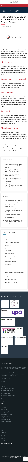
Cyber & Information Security (7, 388)
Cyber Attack (7, 245)
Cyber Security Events (9, 253)
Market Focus (4, 386)
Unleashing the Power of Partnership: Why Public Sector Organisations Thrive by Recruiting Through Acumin (14, 221)
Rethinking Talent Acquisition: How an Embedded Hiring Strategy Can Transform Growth (14, 166)
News (2, 428)
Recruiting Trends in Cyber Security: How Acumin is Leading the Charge (14, 170)
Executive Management (6, 421)
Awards (6, 237)
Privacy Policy (4, 438)
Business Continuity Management (12, 242)
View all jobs (3, 407)
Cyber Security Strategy (10, 256)
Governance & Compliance (10, 261)
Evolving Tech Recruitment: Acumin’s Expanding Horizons (13, 205)
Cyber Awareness (8, 247)
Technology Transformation (7, 390)
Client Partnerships (5, 398)
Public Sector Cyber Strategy (11, 282)
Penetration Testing (5, 412)
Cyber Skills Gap (8, 258)
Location (3, 381)
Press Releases (8, 276)
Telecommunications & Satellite (8, 392)
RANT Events (3, 432)
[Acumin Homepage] (14, 2)
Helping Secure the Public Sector (8, 395)
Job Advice (7, 269)
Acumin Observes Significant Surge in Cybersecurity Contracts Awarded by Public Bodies (13, 180)
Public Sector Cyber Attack (11, 279)
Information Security (5, 416)
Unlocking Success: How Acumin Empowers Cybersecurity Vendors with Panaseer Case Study (13, 185)
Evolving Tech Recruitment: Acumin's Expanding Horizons (13, 174)
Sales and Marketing (5, 419)
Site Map (3, 440)
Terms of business (4, 437)
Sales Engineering (4, 417)
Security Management (5, 423)
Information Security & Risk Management (14, 267)
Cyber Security (8, 250)
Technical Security (9, 285)
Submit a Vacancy (4, 401)
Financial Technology (5, 393)
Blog (6, 239)
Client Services (4, 397)
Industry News (8, 264)
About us (3, 435)
